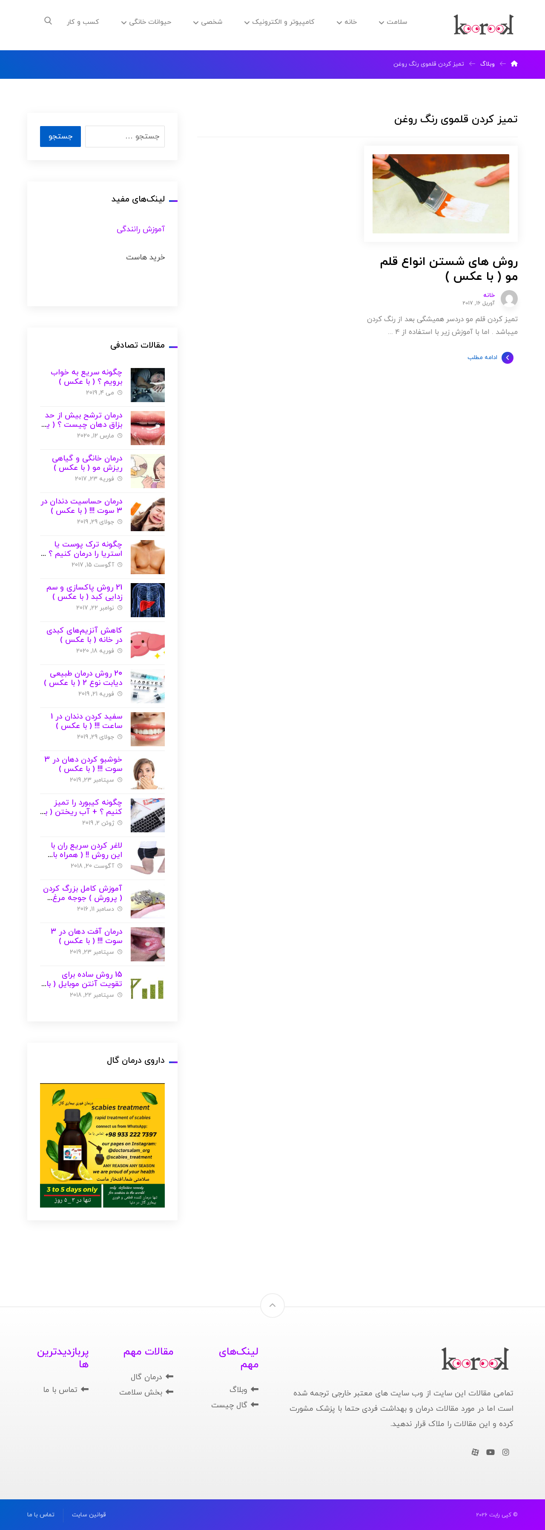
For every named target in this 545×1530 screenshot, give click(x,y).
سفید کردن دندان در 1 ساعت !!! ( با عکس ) (86, 721)
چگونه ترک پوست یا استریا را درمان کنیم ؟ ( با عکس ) (82, 554)
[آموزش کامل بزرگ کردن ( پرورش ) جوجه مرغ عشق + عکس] (148, 901)
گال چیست (229, 1405)
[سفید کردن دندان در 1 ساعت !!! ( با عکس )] (148, 729)
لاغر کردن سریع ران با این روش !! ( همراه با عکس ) (86, 855)
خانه (489, 295)
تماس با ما (60, 1390)
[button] (48, 21)
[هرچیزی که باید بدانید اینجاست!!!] (484, 25)
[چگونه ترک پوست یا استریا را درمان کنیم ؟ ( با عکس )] (148, 557)
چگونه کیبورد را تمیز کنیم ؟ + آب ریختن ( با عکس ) (82, 812)
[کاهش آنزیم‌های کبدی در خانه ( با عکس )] (148, 643)
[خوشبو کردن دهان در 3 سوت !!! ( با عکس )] (148, 772)
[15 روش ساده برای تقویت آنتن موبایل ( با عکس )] (148, 987)
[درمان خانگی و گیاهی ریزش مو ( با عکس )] (148, 471)
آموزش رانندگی (141, 229)
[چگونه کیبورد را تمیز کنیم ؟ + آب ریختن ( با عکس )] (148, 815)
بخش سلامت (140, 1392)
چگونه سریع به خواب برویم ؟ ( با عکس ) (86, 377)
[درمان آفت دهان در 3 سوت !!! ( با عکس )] (148, 944)
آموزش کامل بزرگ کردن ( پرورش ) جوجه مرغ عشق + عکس (82, 898)
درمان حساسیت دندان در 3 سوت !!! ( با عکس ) (81, 506)
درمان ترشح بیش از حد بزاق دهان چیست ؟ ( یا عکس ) (83, 425)
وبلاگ (238, 1390)
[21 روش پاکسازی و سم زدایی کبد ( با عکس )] (148, 600)
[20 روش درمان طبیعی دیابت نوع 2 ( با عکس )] (148, 686)
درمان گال (146, 1377)
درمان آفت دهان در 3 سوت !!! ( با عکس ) (86, 936)
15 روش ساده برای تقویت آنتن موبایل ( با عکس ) (84, 984)
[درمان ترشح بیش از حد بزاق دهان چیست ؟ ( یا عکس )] (148, 428)
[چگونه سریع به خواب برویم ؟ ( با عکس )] (148, 385)
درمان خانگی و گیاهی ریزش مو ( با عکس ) (87, 463)
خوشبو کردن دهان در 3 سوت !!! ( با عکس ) (83, 764)
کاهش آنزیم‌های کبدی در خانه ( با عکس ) (84, 635)
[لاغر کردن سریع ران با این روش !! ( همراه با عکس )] (148, 858)
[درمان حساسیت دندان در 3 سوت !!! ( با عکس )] (148, 514)
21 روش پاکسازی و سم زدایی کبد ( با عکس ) (84, 592)
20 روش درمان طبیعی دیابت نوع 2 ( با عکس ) (83, 678)
